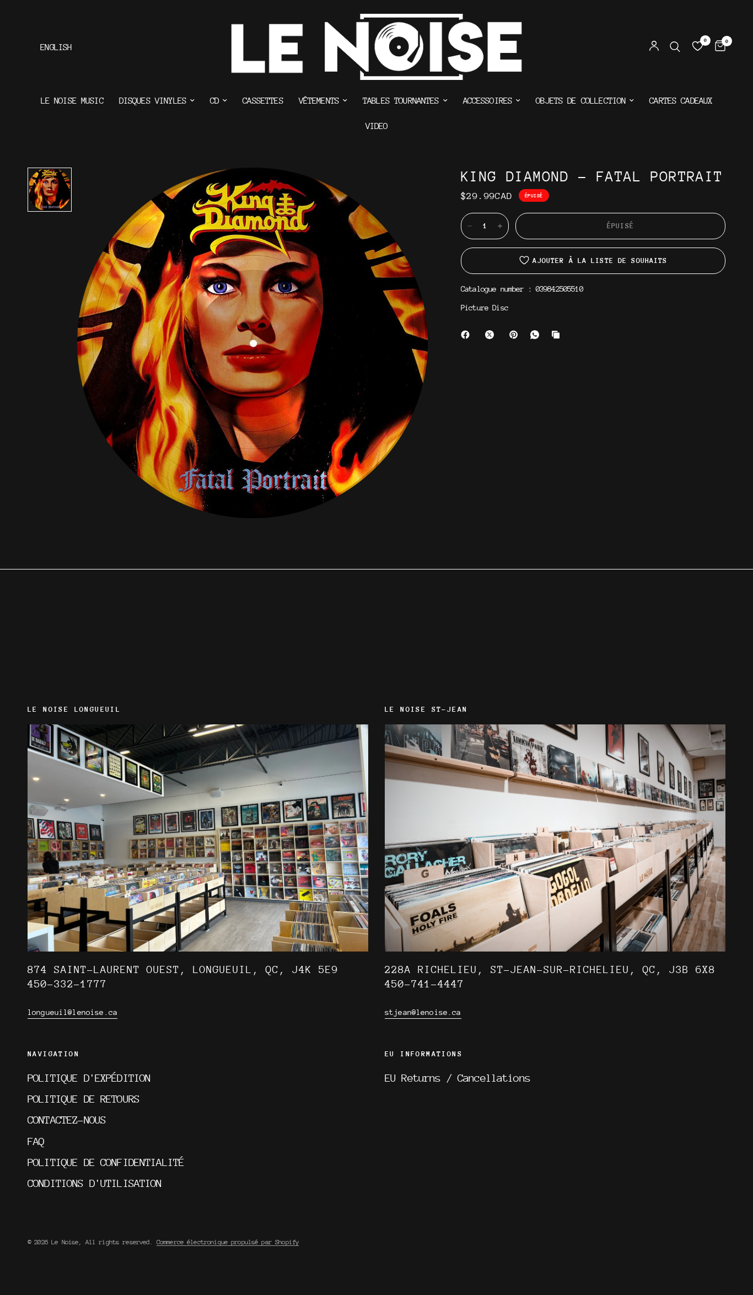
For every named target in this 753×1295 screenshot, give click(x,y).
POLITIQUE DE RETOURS (83, 1099)
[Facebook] (467, 334)
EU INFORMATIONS (423, 1054)
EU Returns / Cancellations (457, 1078)
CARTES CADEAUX (680, 101)
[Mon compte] (654, 47)
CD (214, 101)
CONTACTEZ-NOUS (67, 1120)
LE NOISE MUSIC (72, 101)
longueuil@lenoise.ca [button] (72, 1012)
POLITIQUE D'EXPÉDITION (89, 1078)
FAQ (36, 1141)
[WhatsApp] (537, 334)
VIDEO (376, 126)
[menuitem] (72, 101)
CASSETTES (263, 101)
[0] (717, 47)
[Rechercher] (675, 47)
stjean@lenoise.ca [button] (423, 1012)
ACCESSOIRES (488, 101)
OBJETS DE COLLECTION (581, 101)
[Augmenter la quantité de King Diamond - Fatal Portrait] (500, 226)
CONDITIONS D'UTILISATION (95, 1183)
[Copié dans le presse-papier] (557, 334)
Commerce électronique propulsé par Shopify (228, 1242)
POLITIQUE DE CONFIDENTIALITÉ (106, 1162)
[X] (491, 334)
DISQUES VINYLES (152, 101)
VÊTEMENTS (319, 101)
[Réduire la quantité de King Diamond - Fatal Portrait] (469, 226)
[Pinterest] (516, 334)
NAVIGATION (53, 1054)
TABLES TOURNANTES (401, 101)
